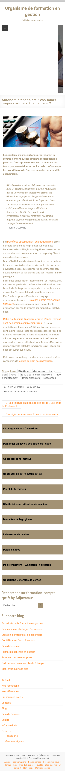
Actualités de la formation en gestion (22, 623)
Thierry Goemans (15, 387)
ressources (50, 377)
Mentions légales (14, 741)
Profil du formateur (14, 489)
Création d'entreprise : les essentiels (22, 634)
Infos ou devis (9, 725)
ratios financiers (31, 377)
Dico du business (11, 646)
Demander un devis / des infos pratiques (27, 443)
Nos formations (10, 685)
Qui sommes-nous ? (12, 697)
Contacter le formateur (17, 458)
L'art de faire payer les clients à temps (23, 663)
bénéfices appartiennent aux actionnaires (30, 241)
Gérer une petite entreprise (17, 657)
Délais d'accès (11, 549)
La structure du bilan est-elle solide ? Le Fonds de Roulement (31, 404)
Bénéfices (24, 371)
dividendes (39, 371)
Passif (14, 374)
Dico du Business (11, 714)
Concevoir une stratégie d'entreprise (22, 629)
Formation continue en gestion (18, 651)
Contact (6, 702)
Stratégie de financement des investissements (30, 416)
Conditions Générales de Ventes (22, 579)
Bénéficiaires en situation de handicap (25, 504)
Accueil (6, 680)
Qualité (5, 719)
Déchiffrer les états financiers (21, 391)
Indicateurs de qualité (16, 534)
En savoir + (8, 731)
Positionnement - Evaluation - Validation (27, 564)
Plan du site (11, 735)
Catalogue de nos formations (20, 428)
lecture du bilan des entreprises (35, 360)
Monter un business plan (15, 668)
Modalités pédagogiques (17, 519)
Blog (4, 708)
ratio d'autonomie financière (36, 374)
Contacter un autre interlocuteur (22, 473)
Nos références (10, 691)
